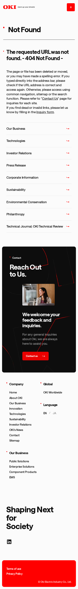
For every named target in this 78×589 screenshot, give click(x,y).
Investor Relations (20, 424)
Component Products (23, 472)
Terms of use (13, 568)
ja (54, 413)
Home (13, 392)
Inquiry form (45, 112)
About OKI (16, 398)
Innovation (16, 408)
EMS (12, 477)
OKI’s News (16, 429)
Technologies (17, 413)
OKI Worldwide (52, 392)
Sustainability (17, 419)
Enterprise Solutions (21, 466)
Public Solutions (19, 461)
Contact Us (50, 98)
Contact (14, 435)
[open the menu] (71, 7)
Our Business (17, 403)
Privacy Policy (14, 573)
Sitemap (14, 440)
